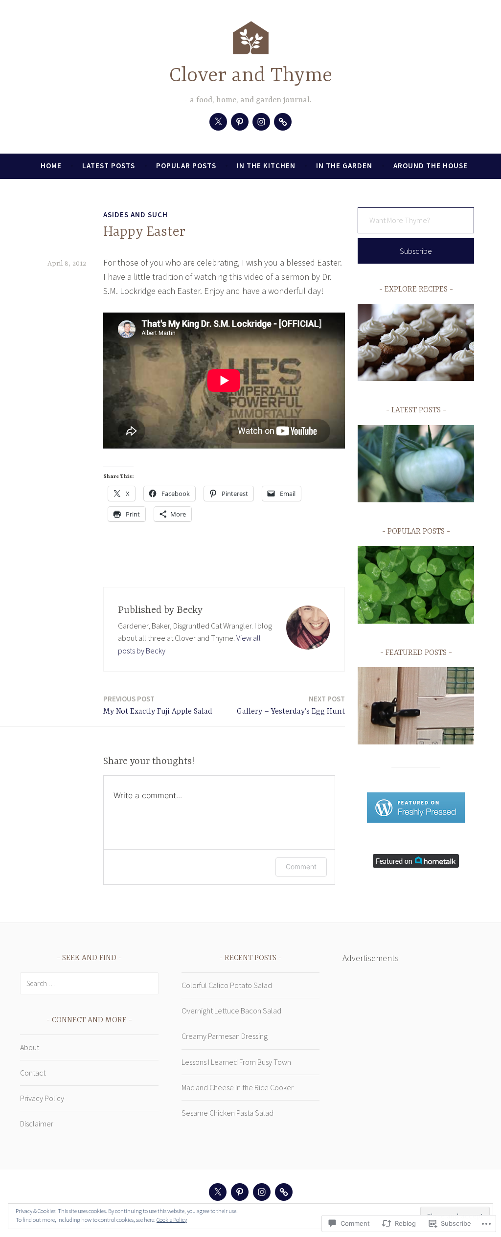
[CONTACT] (284, 1192)
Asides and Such (135, 214)
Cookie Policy (172, 1219)
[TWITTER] (218, 1192)
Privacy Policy (42, 1098)
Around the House (430, 165)
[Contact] (283, 122)
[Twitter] (218, 122)
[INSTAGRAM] (262, 1192)
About (29, 1047)
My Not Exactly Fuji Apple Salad (157, 705)
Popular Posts (186, 165)
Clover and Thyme (250, 76)
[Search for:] (89, 983)
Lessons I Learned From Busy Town (236, 1062)
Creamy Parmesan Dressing (225, 1036)
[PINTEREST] (240, 1192)
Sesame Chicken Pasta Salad (227, 1113)
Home (51, 165)
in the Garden (344, 165)
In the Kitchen (266, 165)
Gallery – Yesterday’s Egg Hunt (291, 705)
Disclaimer (36, 1123)
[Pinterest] (240, 122)
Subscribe (416, 251)
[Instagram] (261, 122)
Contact (33, 1073)
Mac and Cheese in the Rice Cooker (238, 1087)
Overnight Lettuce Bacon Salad (231, 1010)
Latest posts (108, 165)
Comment (301, 866)
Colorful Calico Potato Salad (227, 985)
